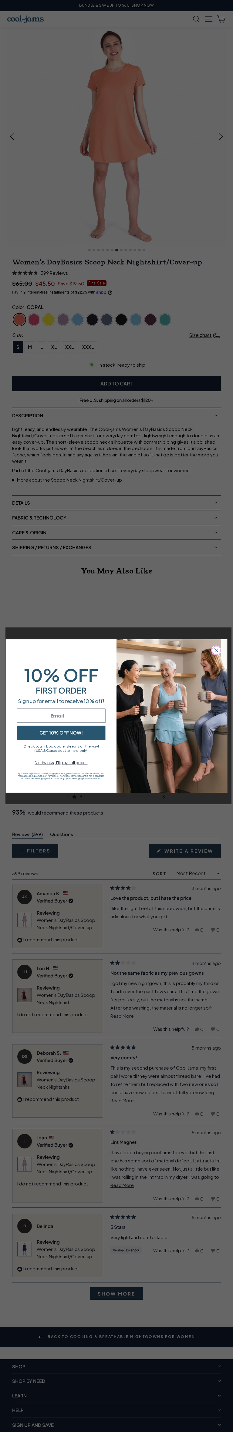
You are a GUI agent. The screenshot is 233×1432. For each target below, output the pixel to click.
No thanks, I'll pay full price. (61, 762)
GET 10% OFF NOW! (61, 733)
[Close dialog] (216, 650)
